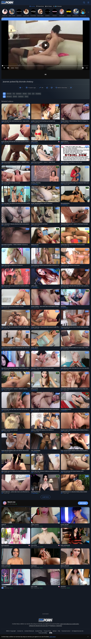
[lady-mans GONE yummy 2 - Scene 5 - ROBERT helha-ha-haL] (16, 154)
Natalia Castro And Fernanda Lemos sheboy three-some (75, 430)
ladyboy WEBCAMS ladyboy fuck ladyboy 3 (42, 430)
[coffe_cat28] (45, 278)
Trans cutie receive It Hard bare (39, 224)
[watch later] (3, 105)
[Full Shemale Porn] (7, 2)
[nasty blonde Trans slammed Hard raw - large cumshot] (16, 113)
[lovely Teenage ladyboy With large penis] (45, 196)
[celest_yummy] (45, 517)
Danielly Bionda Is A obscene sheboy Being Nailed (74, 491)
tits (14, 93)
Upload (54, 631)
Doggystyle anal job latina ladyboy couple (13, 306)
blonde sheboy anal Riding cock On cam (71, 162)
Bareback (9, 96)
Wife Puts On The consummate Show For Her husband (16, 327)
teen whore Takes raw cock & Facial (11, 182)
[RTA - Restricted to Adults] (50, 632)
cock (29, 93)
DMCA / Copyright (11, 631)
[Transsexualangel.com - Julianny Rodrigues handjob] (75, 216)
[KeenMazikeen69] (45, 484)
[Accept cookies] (88, 636)
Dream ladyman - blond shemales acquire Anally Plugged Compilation (45, 327)
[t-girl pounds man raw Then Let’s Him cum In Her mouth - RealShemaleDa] (16, 402)
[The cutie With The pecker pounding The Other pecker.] (16, 196)
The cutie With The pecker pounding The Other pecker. (16, 203)
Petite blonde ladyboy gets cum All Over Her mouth (15, 450)
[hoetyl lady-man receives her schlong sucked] (75, 237)
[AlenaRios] (75, 299)
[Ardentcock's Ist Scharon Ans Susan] (75, 257)
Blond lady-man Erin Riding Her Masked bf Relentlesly (16, 471)
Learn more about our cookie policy (69, 624)
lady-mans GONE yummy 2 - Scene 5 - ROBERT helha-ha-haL (16, 162)
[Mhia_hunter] (45, 381)
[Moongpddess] (15, 538)
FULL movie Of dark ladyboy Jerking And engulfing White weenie (75, 450)
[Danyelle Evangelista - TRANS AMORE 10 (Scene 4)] (16, 237)
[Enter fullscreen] (87, 68)
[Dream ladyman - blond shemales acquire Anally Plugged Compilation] (45, 319)
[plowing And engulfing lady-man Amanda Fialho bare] (75, 175)
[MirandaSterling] (75, 196)
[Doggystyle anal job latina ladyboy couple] (16, 299)
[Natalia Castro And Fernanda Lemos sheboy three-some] (75, 422)
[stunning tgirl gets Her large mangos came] (75, 463)
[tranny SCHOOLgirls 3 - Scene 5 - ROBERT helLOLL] (16, 381)
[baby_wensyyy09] (75, 538)
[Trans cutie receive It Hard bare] (45, 216)
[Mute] (8, 68)
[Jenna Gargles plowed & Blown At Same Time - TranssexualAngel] (75, 340)
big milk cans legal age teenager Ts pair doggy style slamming (16, 368)
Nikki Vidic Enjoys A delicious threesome (12, 265)
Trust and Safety (43, 633)
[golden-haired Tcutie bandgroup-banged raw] (45, 113)
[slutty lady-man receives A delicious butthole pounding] (45, 463)
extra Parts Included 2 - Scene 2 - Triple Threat (43, 162)
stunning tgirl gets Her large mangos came (72, 471)
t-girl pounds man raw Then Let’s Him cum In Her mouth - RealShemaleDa (16, 409)
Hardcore (20, 96)
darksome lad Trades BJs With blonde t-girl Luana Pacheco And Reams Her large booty (75, 285)
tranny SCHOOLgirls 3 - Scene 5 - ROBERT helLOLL (15, 388)
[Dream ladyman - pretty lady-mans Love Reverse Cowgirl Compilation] (16, 484)
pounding (38, 93)
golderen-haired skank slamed (10, 430)
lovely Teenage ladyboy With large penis (41, 203)
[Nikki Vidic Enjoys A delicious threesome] (16, 257)
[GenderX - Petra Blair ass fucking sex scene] (45, 360)
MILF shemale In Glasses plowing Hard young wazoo (15, 224)
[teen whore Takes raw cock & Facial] (16, 175)
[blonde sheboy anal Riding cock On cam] (75, 154)
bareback (18, 93)
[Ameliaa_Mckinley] (45, 175)
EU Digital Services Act (77, 631)
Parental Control (66, 631)
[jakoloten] (75, 579)
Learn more (52, 636)
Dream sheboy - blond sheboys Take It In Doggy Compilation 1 (75, 121)
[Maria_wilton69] (75, 558)
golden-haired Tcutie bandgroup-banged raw (43, 121)
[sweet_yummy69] (15, 558)
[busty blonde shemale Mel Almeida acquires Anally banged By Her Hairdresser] (16, 134)
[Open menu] (88, 2)
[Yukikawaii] (45, 558)
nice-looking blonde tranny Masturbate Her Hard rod (15, 347)
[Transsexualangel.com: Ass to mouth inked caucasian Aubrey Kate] (75, 319)
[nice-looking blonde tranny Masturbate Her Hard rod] (16, 340)
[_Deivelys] (15, 579)
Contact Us (20, 631)
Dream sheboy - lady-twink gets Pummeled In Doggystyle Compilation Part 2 (45, 306)
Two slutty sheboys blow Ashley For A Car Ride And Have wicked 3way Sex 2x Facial (75, 388)
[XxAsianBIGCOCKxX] (75, 402)
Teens (26, 96)
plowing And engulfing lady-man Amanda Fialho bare (75, 182)
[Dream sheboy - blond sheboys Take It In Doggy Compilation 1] (75, 113)
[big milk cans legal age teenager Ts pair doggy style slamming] (16, 360)
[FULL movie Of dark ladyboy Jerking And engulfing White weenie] (75, 443)
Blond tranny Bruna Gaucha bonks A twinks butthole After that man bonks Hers (15, 285)
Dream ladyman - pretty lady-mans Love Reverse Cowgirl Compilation (16, 491)
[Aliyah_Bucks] (45, 340)
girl (33, 93)
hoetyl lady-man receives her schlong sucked (73, 244)
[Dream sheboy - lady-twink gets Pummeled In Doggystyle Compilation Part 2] (45, 299)
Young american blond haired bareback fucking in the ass (45, 265)
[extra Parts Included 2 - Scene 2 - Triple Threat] (45, 154)
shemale (9, 93)
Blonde (15, 96)
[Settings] (83, 68)
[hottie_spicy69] (75, 517)
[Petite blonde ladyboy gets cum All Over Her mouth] (16, 443)
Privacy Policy (47, 631)
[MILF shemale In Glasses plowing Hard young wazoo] (16, 216)
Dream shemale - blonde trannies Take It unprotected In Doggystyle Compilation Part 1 (45, 409)
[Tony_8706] (45, 538)
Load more (45, 497)
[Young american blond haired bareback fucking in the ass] (45, 257)
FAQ (59, 631)
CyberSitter (59, 625)
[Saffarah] (15, 517)
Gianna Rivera (64, 141)
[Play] (45, 45)
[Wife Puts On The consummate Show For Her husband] (16, 319)
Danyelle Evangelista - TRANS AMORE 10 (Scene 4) (15, 244)
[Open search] (84, 2)
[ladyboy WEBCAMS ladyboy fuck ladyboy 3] (45, 422)
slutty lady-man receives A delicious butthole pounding (45, 471)
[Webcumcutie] (45, 237)
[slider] (45, 66)
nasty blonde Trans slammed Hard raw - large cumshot (16, 121)
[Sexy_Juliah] (45, 579)
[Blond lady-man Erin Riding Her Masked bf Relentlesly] (16, 463)
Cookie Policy (38, 631)
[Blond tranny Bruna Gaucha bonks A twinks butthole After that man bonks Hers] (16, 278)
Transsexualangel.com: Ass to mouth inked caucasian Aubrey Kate (75, 327)
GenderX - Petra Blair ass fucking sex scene (42, 368)
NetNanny (53, 625)
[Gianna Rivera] (75, 134)
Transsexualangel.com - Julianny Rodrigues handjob (74, 224)
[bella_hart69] (45, 134)
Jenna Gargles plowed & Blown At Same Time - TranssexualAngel (75, 347)
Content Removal (29, 631)
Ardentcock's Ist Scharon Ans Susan (70, 265)
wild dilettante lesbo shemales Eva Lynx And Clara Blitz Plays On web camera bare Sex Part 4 (75, 368)
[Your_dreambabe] (45, 443)
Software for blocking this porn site (38, 625)
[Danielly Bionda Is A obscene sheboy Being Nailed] (75, 484)
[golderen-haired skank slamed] (16, 422)
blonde (24, 93)
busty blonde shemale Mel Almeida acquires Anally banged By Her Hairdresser (16, 141)
